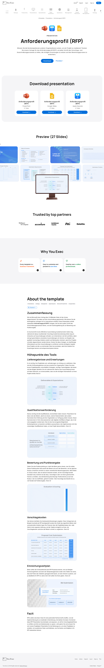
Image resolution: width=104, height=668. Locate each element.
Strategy (37, 303)
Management (44, 303)
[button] (32, 307)
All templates (41, 18)
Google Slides (72, 303)
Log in (86, 3)
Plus (98, 3)
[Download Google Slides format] (59, 28)
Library (80, 659)
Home (76, 659)
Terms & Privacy (23, 665)
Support (81, 3)
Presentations (49, 18)
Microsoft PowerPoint (62, 303)
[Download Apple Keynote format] (52, 28)
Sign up (92, 3)
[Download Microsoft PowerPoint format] (45, 28)
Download (47, 61)
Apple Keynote (52, 303)
